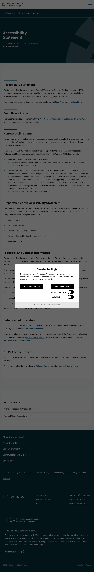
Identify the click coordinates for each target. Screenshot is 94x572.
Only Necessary (62, 286)
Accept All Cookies (32, 286)
